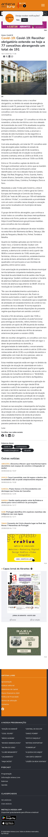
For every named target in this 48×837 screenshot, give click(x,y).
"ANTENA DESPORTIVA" (34, 743)
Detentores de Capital (9, 689)
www (13, 620)
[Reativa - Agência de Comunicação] (24, 547)
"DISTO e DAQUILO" (33, 738)
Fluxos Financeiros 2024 (10, 693)
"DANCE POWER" (31, 733)
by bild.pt (4, 833)
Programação (6, 774)
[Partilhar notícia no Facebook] (4, 56)
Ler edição (36, 620)
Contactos (5, 704)
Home (3, 35)
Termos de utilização (9, 700)
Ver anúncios (6, 800)
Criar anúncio (6, 804)
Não (18, 20)
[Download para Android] (22, 818)
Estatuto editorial (7, 685)
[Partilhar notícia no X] (6, 56)
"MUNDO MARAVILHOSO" (11, 743)
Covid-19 (10, 35)
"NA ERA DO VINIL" (8, 747)
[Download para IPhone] (24, 823)
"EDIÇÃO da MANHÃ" (9, 729)
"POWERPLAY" (30, 747)
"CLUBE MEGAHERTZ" (9, 752)
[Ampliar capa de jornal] (24, 592)
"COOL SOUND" (7, 733)
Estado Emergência (11, 450)
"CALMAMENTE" (7, 757)
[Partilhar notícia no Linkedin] (9, 56)
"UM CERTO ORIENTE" (33, 757)
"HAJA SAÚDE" (6, 761)
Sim (24, 20)
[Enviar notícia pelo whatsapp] (12, 56)
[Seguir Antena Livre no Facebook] (2, 709)
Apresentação (6, 682)
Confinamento (21, 447)
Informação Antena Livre (10, 777)
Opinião (4, 785)
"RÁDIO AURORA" (8, 738)
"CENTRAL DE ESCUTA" (33, 729)
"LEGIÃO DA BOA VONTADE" (36, 761)
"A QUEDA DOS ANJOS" (34, 752)
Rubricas (4, 781)
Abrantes (27, 450)
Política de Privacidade (10, 697)
